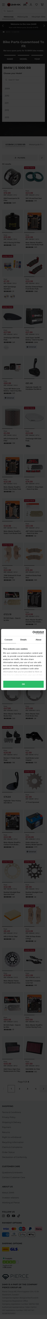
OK (23, 684)
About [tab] (38, 640)
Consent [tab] (8, 640)
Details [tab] (23, 640)
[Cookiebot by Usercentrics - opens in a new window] (33, 632)
